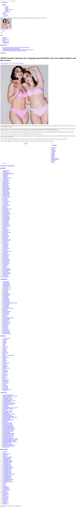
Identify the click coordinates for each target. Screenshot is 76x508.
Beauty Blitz (5, 454)
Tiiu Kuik (5, 227)
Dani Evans (5, 253)
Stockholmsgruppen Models (8, 419)
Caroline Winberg (6, 254)
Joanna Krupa (5, 215)
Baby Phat (5, 363)
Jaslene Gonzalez (6, 191)
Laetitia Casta (5, 184)
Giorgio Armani (6, 322)
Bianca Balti (5, 246)
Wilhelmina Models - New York (9, 414)
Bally (4, 344)
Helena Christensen (6, 188)
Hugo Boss (5, 309)
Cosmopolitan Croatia (7, 480)
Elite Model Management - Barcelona (10, 441)
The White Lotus (6, 41)
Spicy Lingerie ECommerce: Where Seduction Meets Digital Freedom (16, 47)
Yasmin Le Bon (6, 205)
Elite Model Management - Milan (9, 440)
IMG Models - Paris (7, 442)
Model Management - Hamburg (9, 428)
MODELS (3, 168)
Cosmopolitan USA (7, 459)
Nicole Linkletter (6, 218)
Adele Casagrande (6, 318)
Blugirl (4, 373)
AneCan (4, 455)
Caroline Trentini (6, 189)
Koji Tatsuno (5, 292)
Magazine (53, 154)
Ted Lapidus (5, 386)
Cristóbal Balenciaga (7, 333)
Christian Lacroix (6, 331)
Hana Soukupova (6, 268)
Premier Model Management (8, 416)
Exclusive (7, 6)
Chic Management (6, 432)
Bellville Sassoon (6, 368)
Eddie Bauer (5, 381)
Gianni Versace (6, 305)
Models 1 (5, 409)
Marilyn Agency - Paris (7, 422)
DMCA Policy (2, 506)
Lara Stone (5, 206)
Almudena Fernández (7, 251)
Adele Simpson (6, 285)
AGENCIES (4, 392)
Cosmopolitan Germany (7, 462)
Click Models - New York (8, 398)
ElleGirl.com (5, 493)
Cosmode (5, 482)
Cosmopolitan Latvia (7, 465)
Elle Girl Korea (6, 498)
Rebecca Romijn (6, 259)
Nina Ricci (5, 360)
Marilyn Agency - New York (8, 446)
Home (1, 17)
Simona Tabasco (6, 39)
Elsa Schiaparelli (6, 282)
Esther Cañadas (6, 242)
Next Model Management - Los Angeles (10, 439)
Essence (4, 491)
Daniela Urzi (5, 228)
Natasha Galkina (6, 240)
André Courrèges (6, 301)
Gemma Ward (5, 178)
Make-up (53, 156)
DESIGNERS (4, 279)
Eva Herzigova (6, 211)
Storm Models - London (7, 411)
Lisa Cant (5, 267)
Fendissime (5, 385)
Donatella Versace (6, 332)
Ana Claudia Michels (7, 269)
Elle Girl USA (5, 492)
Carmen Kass (5, 199)
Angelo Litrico (6, 313)
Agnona (4, 341)
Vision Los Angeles (6, 397)
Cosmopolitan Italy (6, 463)
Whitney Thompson (7, 232)
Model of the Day (55, 158)
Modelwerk (5, 421)
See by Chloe (5, 387)
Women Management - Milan (8, 434)
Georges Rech (5, 346)
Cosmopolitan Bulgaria (7, 470)
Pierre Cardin (5, 316)
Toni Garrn (5, 207)
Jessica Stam (5, 182)
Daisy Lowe (5, 200)
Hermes (4, 358)
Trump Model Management (8, 431)
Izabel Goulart (5, 237)
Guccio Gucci (5, 289)
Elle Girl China (6, 502)
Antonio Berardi (6, 295)
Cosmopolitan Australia (7, 460)
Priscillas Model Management (8, 433)
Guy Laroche (5, 374)
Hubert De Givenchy (7, 321)
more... (25, 144)
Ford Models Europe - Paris (8, 435)
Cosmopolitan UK (6, 469)
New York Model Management (9, 427)
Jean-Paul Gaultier (6, 330)
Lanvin (4, 383)
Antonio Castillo (6, 319)
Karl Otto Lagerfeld (7, 294)
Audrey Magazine (6, 453)
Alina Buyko (5, 264)
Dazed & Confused (6, 488)
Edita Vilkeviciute (6, 217)
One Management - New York (8, 402)
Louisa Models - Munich (7, 410)
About (4, 13)
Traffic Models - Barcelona (8, 408)
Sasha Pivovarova (6, 192)
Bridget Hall (5, 247)
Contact (4, 12)
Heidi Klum (5, 174)
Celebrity (53, 149)
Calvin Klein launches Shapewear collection (11, 48)
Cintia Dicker (5, 271)
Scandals (7, 8)
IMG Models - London (7, 443)
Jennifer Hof (5, 274)
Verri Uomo (5, 370)
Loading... (26, 143)
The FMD (5, 15)
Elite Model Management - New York (10, 395)
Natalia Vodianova (6, 172)
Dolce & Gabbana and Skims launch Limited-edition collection (14, 50)
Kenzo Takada (6, 306)
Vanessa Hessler (6, 226)
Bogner (4, 369)
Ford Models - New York (8, 424)
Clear (4, 483)
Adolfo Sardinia (6, 298)
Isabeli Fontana (6, 185)
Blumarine (5, 342)
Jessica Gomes (6, 275)
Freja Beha (5, 241)
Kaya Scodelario (6, 204)
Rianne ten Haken (6, 263)
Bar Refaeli (5, 176)
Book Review (54, 147)
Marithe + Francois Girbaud (8, 355)
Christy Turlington (6, 201)
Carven (4, 347)
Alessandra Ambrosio (7, 177)
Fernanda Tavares (6, 230)
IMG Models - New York (8, 437)
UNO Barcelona (6, 447)
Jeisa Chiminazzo (6, 258)
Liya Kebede (5, 221)
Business (53, 148)
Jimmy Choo (5, 329)
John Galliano (5, 297)
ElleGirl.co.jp (5, 497)
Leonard (4, 359)
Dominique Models (6, 401)
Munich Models (6, 413)
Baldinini (5, 366)
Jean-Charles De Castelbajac (8, 317)
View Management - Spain (8, 430)
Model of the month (9, 9)
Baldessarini (5, 371)
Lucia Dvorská (6, 244)
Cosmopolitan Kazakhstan (8, 481)
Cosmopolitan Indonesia (7, 466)
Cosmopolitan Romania (7, 476)
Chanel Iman (5, 249)
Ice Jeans (4, 364)
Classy (4, 484)
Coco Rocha (5, 202)
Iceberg (4, 340)
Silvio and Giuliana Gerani (8, 308)
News (4, 5)
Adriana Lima (5, 175)
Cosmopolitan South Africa (8, 479)
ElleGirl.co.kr (5, 499)
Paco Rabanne (5, 296)
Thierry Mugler (6, 304)
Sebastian (5, 349)
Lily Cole (5, 198)
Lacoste (4, 376)
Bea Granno (5, 37)
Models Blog (7, 11)
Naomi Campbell (6, 193)
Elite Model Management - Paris (9, 444)
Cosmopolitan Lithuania (7, 461)
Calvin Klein (5, 372)
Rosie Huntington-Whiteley (8, 173)
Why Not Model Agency (7, 423)
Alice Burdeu (5, 252)
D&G (4, 354)
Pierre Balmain (6, 293)
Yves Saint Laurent (6, 303)
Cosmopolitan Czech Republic (9, 474)
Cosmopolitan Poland (7, 472)
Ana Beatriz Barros (6, 197)
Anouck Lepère (6, 265)
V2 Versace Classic (6, 338)
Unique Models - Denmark (8, 404)
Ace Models (5, 405)
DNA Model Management (8, 426)
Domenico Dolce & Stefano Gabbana (10, 302)
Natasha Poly (5, 209)
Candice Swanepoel (7, 273)
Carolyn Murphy (6, 187)
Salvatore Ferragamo (7, 389)
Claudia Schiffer (6, 181)
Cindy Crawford (6, 195)
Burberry (4, 350)
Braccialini (5, 353)
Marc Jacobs (5, 325)
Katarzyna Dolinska (7, 272)
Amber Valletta (6, 235)
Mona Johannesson (6, 214)
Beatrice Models (6, 406)
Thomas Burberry (6, 299)
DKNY (4, 356)
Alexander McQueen (7, 286)
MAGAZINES (4, 449)
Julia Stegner (5, 231)
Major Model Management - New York (10, 407)
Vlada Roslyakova (6, 260)
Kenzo (4, 361)
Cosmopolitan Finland (7, 478)
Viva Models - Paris (7, 420)
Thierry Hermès (6, 314)
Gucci (4, 345)
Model (53, 157)
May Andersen (6, 261)
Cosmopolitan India (6, 477)
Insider (6, 7)
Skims (4, 40)
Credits (6, 14)
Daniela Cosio (5, 255)
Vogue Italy (5, 451)
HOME (4, 4)
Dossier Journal (6, 486)
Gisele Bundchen (6, 170)
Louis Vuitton (5, 287)
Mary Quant (5, 310)
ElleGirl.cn (5, 503)
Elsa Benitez (5, 233)
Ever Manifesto (6, 489)
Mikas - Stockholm (6, 418)
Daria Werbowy (6, 194)
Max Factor (5, 339)
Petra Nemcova (6, 223)
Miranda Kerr (5, 190)
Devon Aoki (5, 238)
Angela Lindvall (6, 216)
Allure (4, 452)
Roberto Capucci (6, 324)
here (52, 141)
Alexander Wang (6, 312)
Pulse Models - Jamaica (7, 399)
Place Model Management (8, 394)
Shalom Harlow (6, 225)
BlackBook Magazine (7, 458)
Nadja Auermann (6, 248)
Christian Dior (5, 291)
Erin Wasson (5, 243)
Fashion (53, 152)
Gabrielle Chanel (6, 283)
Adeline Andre (6, 326)
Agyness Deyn (6, 180)
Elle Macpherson (6, 219)
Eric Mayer (6, 63)
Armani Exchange (6, 362)
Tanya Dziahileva (6, 270)
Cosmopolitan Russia (7, 464)
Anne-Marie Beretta (7, 311)
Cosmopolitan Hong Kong (8, 467)
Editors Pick (54, 150)
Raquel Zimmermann (7, 208)
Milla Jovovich (6, 236)
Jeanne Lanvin (6, 328)
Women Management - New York (9, 403)
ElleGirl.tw (5, 501)
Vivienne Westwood (7, 288)
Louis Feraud (5, 352)
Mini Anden (5, 234)
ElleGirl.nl (5, 500)
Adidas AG (5, 375)
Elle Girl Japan (6, 496)
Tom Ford (5, 315)
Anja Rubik (5, 203)
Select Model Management (8, 425)
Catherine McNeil (6, 220)
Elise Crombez (6, 276)
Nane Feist (5, 266)
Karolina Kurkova (6, 183)
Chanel (4, 343)
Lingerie (4, 38)
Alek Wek (5, 250)
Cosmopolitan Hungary (7, 468)
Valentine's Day (6, 42)
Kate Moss (5, 171)
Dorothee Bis (5, 388)
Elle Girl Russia (6, 494)
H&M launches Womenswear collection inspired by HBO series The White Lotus (18, 49)
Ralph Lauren (5, 320)
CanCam (4, 485)
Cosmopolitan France (7, 471)
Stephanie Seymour (6, 224)
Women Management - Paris (8, 436)
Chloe (4, 378)
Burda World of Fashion (7, 457)
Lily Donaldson (6, 222)
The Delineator (6, 487)
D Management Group (7, 415)
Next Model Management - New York (10, 438)
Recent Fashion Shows (9, 165)
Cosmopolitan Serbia (7, 475)
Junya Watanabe (6, 300)
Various (6, 10)
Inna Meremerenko (6, 213)
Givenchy (5, 348)
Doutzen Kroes (6, 186)
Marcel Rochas (6, 380)
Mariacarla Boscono (7, 239)
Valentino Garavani (6, 284)
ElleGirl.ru (5, 495)
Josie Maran (5, 257)
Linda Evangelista (6, 210)
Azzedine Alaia (6, 281)
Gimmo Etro (5, 327)
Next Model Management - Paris (9, 400)
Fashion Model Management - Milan (10, 417)
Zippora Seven (6, 256)
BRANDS (3, 336)
